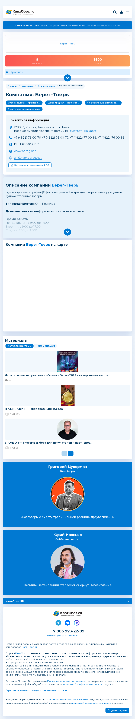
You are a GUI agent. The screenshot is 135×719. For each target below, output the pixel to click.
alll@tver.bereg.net (28, 157)
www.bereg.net (25, 151)
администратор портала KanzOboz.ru (67, 635)
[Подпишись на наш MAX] (76, 622)
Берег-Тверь (65, 185)
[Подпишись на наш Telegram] (58, 622)
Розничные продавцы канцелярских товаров (25, 109)
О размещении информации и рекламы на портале (36, 690)
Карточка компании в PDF (31, 165)
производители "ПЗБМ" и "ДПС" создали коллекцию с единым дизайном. (67, 25)
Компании (27, 86)
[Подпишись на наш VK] (67, 622)
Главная (12, 86)
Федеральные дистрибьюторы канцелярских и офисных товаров (104, 102)
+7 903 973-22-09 (67, 631)
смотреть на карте (83, 131)
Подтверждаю (117, 710)
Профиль (16, 72)
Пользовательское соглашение (66, 681)
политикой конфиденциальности (82, 684)
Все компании (46, 86)
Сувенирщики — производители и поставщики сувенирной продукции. (25, 102)
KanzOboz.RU (15, 601)
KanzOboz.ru (29, 646)
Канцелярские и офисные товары (23, 14)
